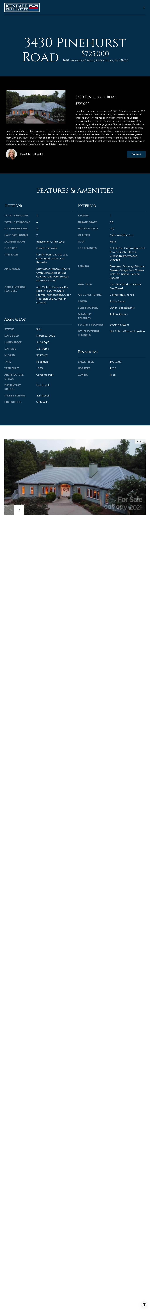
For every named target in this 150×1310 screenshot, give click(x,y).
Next (19, 510)
